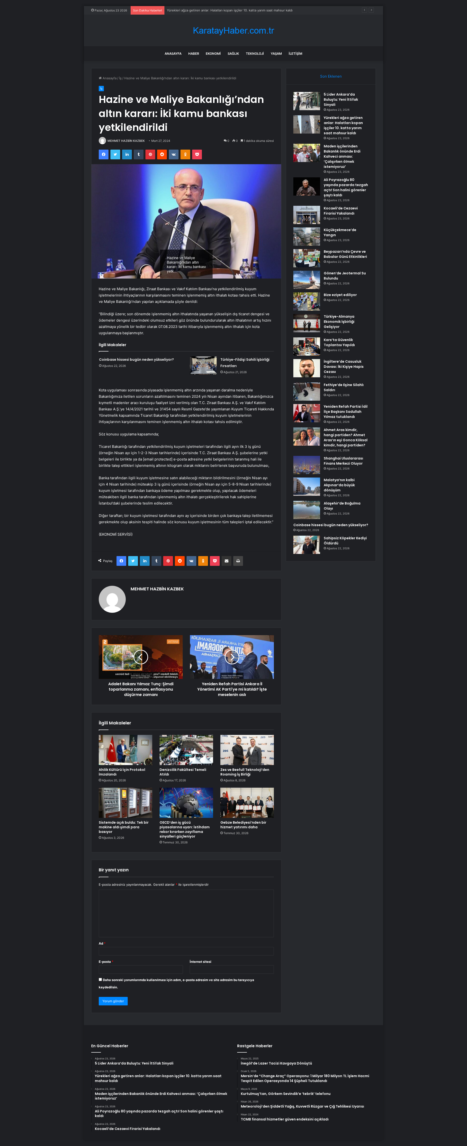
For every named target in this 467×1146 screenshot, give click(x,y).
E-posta (106, 962)
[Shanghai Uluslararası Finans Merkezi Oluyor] (306, 465)
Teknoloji (255, 53)
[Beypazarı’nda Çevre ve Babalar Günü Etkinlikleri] (306, 258)
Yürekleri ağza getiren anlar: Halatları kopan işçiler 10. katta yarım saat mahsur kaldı (343, 125)
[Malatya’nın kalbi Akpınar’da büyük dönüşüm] (306, 487)
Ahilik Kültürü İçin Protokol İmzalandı (122, 772)
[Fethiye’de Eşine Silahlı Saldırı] (306, 391)
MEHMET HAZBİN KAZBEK (126, 141)
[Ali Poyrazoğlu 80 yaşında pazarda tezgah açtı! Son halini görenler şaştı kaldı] (306, 186)
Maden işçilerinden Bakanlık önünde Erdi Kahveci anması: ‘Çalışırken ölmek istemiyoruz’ (232, 10)
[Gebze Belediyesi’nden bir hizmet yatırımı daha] (247, 803)
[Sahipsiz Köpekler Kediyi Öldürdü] (306, 545)
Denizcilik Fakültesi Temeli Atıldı (183, 772)
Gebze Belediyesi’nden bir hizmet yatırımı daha (243, 825)
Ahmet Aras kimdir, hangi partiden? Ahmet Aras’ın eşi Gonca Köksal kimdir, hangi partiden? (346, 437)
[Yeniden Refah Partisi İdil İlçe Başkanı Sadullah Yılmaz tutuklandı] (306, 413)
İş (120, 78)
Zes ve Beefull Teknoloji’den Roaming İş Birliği (244, 772)
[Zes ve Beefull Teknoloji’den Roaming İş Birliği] (247, 750)
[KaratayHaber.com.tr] (233, 30)
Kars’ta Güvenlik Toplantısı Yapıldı (339, 342)
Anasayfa (173, 53)
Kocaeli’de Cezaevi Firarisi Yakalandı (341, 211)
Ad (102, 943)
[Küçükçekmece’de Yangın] (306, 236)
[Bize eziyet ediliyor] (306, 301)
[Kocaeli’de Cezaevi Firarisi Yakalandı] (306, 215)
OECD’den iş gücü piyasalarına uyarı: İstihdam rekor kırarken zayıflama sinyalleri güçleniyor (185, 829)
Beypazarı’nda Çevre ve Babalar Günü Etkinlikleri (345, 254)
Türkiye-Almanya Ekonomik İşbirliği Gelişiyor (339, 321)
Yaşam (276, 53)
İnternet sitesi (200, 962)
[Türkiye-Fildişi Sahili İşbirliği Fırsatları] (203, 365)
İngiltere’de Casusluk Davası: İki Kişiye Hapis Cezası (344, 366)
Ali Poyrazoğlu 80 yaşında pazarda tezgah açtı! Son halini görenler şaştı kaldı (346, 187)
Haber (193, 53)
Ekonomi (213, 53)
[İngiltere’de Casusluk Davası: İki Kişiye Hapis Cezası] (306, 368)
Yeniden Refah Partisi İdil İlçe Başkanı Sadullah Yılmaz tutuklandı (346, 411)
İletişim (295, 53)
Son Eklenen (331, 76)
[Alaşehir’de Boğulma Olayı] (306, 510)
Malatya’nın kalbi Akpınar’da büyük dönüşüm (339, 485)
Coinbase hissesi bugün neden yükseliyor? (136, 359)
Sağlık (233, 53)
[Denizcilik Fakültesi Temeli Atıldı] (186, 750)
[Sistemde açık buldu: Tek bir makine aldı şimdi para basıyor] (125, 803)
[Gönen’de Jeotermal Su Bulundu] (306, 280)
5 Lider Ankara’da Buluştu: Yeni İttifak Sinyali (341, 99)
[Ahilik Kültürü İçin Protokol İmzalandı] (125, 750)
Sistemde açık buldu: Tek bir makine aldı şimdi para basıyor (124, 827)
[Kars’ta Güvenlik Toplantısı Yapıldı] (306, 346)
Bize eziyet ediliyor (340, 294)
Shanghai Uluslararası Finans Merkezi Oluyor (343, 461)
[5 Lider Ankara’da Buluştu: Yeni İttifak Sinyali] (306, 101)
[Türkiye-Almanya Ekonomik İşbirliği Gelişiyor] (306, 323)
